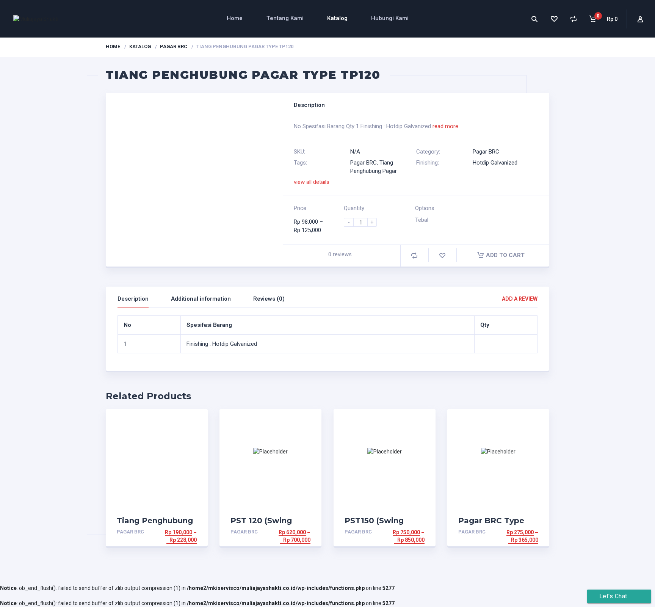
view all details (311, 182)
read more (445, 126)
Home (235, 18)
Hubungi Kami (390, 18)
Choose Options (173, 532)
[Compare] (573, 19)
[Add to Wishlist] (442, 255)
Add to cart (505, 255)
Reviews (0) (269, 298)
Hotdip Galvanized (495, 162)
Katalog (337, 18)
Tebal (421, 219)
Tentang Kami (285, 18)
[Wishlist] (554, 19)
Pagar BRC (173, 46)
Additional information (201, 298)
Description (133, 298)
